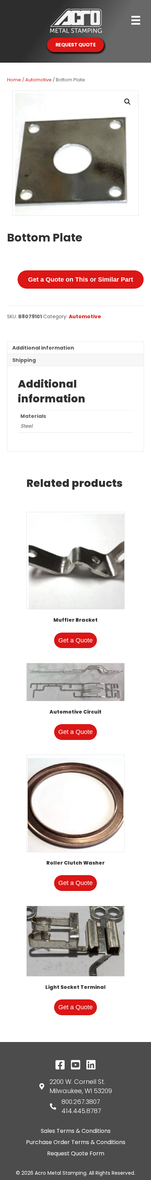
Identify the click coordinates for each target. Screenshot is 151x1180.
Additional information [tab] (43, 347)
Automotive (38, 79)
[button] (127, 101)
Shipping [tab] (24, 360)
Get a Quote (75, 640)
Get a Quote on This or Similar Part (80, 279)
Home (14, 79)
